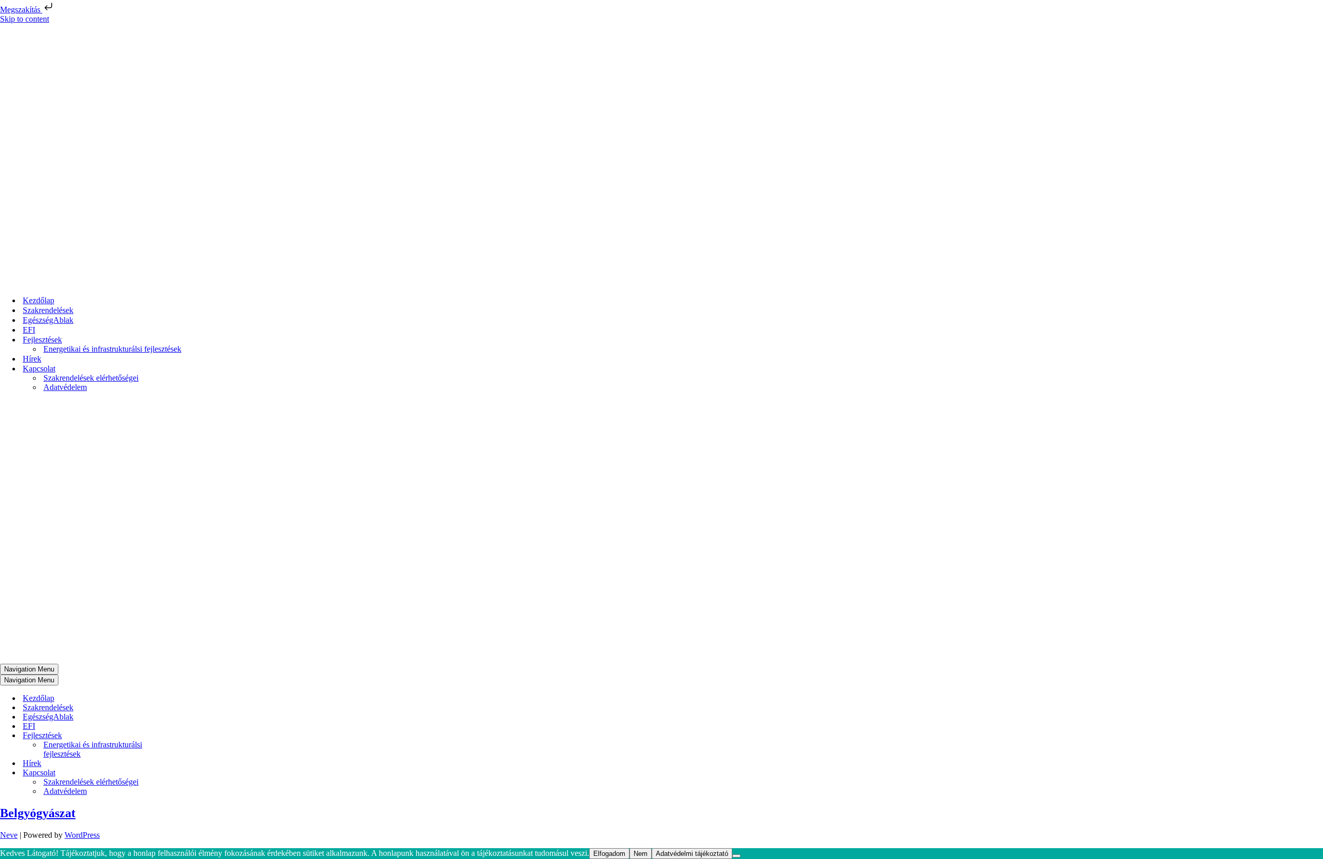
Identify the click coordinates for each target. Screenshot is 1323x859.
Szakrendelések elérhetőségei (91, 377)
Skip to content (24, 18)
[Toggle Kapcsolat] (181, 773)
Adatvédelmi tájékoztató (692, 853)
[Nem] (736, 855)
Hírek (32, 358)
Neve (9, 835)
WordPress (82, 835)
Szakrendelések (48, 310)
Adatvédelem (65, 387)
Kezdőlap (38, 300)
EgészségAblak (48, 320)
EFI (29, 329)
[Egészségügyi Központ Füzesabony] (111, 282)
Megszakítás (21, 9)
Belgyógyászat (37, 813)
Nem (641, 853)
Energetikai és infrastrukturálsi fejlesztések (112, 349)
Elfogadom (609, 853)
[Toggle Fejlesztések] (181, 735)
